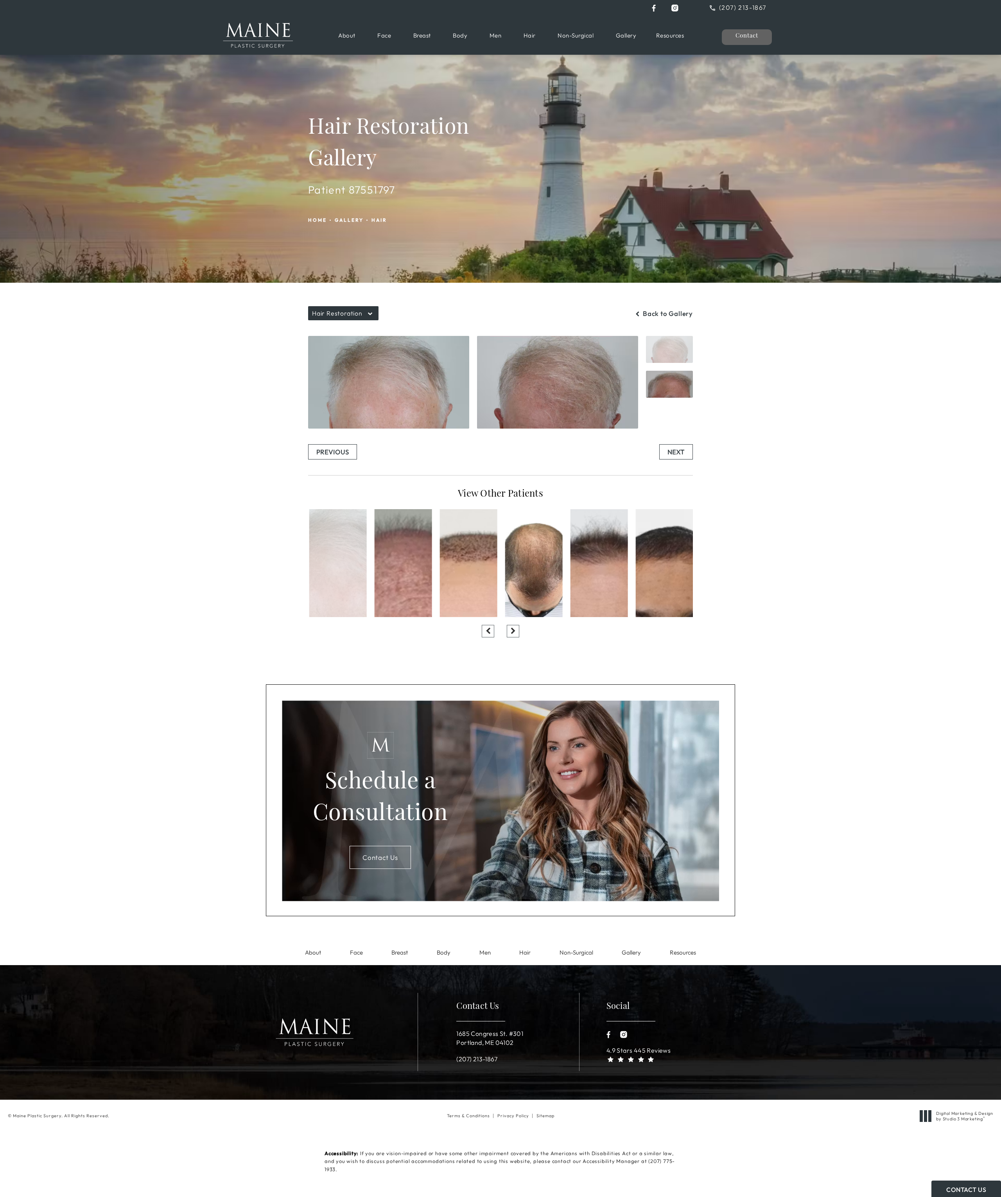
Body (460, 35)
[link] (744, 7)
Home (317, 220)
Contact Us (380, 857)
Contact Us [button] (966, 1189)
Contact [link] (747, 36)
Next (676, 452)
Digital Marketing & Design (964, 1116)
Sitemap (545, 1115)
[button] (654, 8)
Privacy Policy (513, 1115)
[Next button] (513, 631)
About (346, 35)
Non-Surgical (576, 35)
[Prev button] (488, 631)
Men (496, 35)
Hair (530, 35)
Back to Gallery (667, 313)
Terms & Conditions (468, 1115)
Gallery (626, 35)
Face (384, 35)
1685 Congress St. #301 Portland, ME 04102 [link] (489, 1038)
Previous (332, 452)
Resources (670, 35)
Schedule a (380, 798)
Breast (422, 35)
